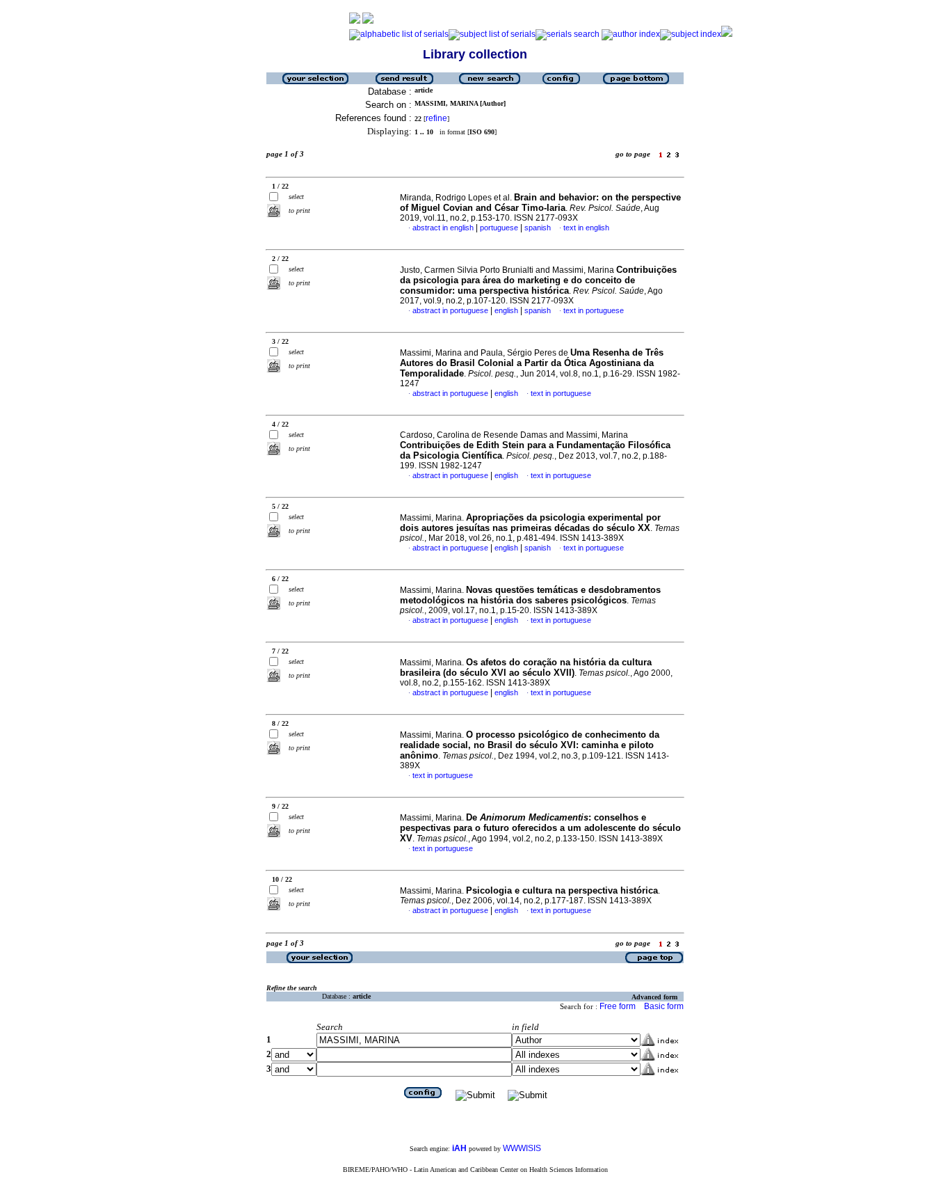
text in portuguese (593, 310)
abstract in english (443, 227)
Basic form (664, 1006)
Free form (617, 1006)
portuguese (499, 227)
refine (436, 118)
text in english (586, 227)
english (506, 310)
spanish (537, 227)
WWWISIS (522, 1148)
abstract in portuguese (450, 310)
